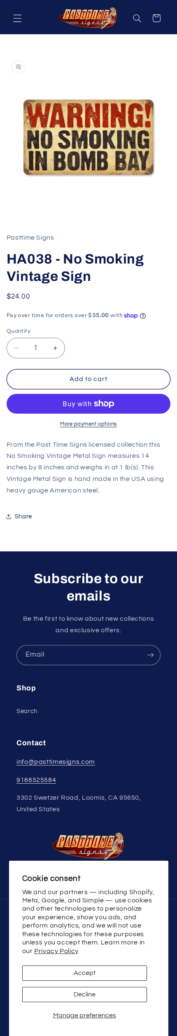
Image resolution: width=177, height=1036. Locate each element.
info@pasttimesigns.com (55, 761)
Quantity (18, 331)
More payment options (88, 424)
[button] (17, 18)
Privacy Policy (56, 951)
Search (26, 711)
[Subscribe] (150, 655)
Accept (84, 973)
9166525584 (36, 780)
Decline (84, 994)
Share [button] (23, 516)
